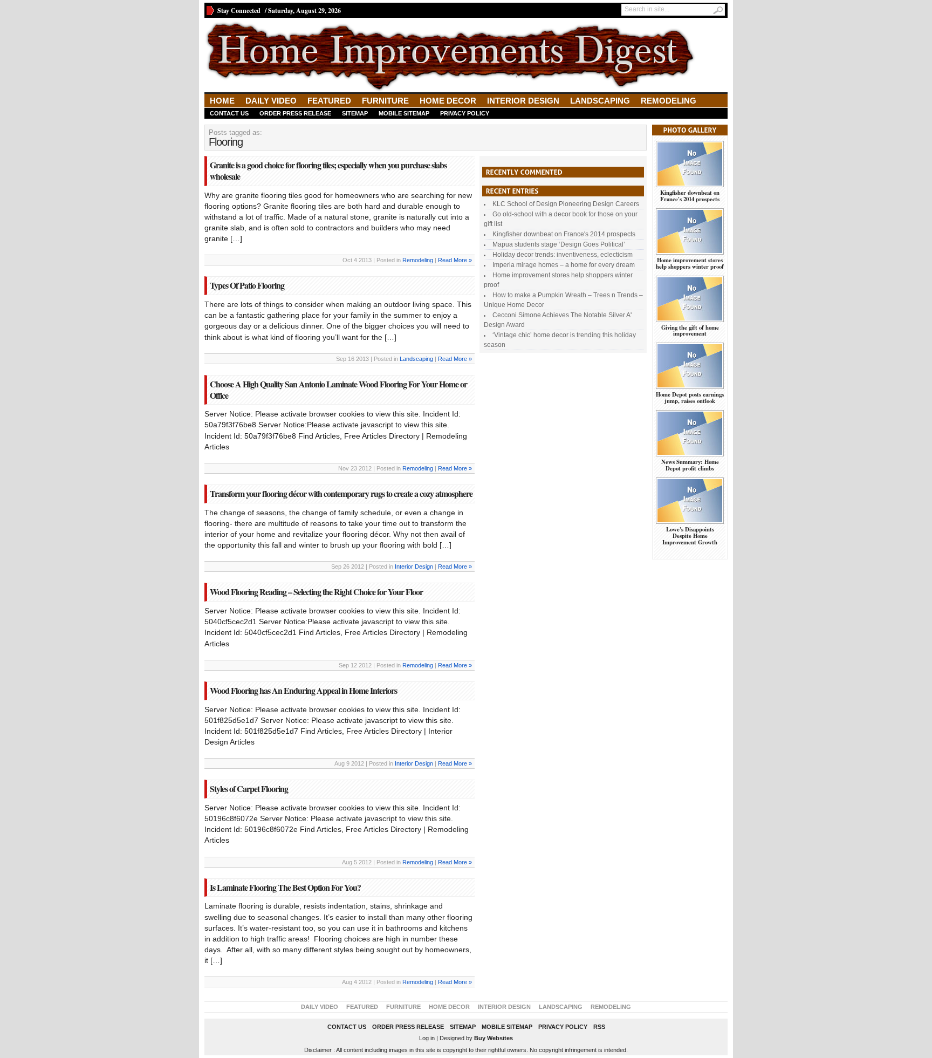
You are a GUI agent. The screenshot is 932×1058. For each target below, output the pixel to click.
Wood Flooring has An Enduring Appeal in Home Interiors (303, 690)
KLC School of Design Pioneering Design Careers (565, 204)
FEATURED (329, 100)
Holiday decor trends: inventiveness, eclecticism (562, 254)
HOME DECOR (448, 100)
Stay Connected (239, 10)
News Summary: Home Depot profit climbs (690, 465)
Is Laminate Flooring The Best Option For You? (285, 887)
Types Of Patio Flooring (247, 285)
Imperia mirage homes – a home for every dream (563, 265)
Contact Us (229, 113)
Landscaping (600, 100)
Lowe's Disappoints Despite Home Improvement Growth (689, 536)
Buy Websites (493, 1038)
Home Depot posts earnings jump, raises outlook (690, 397)
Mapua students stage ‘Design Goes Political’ (558, 244)
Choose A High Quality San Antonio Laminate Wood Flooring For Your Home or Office (338, 389)
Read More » (455, 260)
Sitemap (355, 113)
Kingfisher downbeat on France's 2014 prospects (563, 234)
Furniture (385, 100)
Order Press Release (295, 113)
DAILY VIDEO (271, 100)
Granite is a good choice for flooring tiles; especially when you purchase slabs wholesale (328, 170)
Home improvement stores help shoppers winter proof (690, 263)
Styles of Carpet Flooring (249, 788)
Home (222, 100)
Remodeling (668, 100)
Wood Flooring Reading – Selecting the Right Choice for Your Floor (316, 591)
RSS (599, 1026)
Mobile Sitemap (404, 113)
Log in (427, 1038)
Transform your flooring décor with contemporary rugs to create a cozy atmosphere (341, 493)
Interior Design (523, 100)
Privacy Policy (464, 113)
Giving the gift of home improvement (690, 330)
